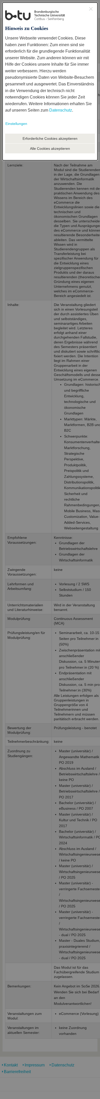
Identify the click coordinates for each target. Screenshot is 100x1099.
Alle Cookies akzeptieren (50, 148)
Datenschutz (60, 110)
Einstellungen (16, 124)
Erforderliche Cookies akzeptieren (50, 138)
